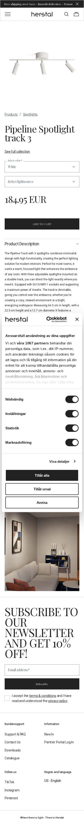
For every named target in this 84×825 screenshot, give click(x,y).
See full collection (17, 151)
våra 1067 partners (33, 343)
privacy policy (57, 701)
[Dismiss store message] (77, 4)
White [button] (12, 167)
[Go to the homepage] (42, 14)
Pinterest (11, 798)
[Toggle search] (66, 14)
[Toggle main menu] (8, 14)
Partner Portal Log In (59, 742)
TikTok (9, 782)
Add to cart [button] (42, 224)
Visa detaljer (59, 461)
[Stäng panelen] (77, 319)
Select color (15, 160)
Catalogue (12, 758)
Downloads (13, 750)
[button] (42, 181)
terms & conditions (42, 696)
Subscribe (42, 684)
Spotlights (30, 114)
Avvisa (42, 503)
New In (49, 734)
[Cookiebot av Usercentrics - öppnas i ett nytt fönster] (49, 319)
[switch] (72, 413)
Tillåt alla (42, 475)
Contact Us (13, 742)
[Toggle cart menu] (76, 14)
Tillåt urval (42, 489)
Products (11, 114)
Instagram (12, 790)
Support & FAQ (15, 734)
